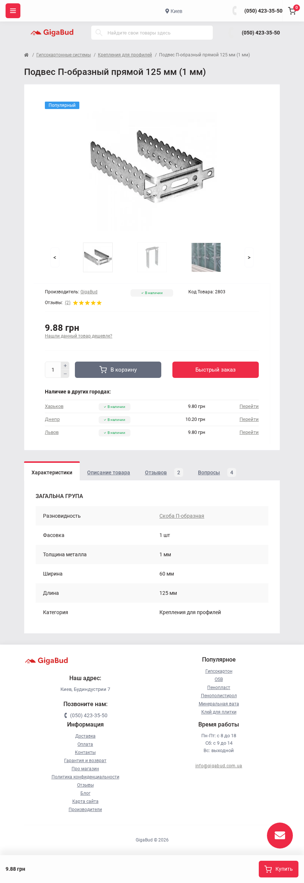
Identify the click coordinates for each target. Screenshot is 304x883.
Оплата (85, 744)
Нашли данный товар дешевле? (78, 336)
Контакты (85, 752)
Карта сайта (85, 801)
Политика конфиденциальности (85, 777)
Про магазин (85, 768)
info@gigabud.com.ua (218, 765)
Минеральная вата (219, 703)
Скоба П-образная (181, 516)
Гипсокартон (218, 671)
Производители (85, 809)
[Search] (99, 32)
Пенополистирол (219, 695)
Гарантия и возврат (85, 760)
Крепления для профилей (125, 54)
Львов (52, 432)
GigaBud (89, 291)
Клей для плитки (219, 712)
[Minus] (65, 374)
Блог (85, 793)
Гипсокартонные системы (63, 54)
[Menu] (13, 10)
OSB (219, 679)
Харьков (54, 406)
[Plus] (65, 366)
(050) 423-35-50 (263, 11)
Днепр (52, 419)
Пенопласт (218, 687)
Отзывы (85, 785)
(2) (67, 302)
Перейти (249, 406)
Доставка (85, 736)
